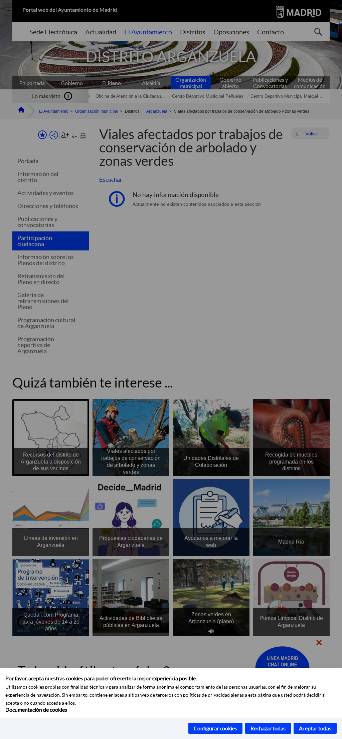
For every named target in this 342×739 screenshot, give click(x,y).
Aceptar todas (315, 728)
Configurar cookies (215, 728)
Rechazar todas (268, 728)
